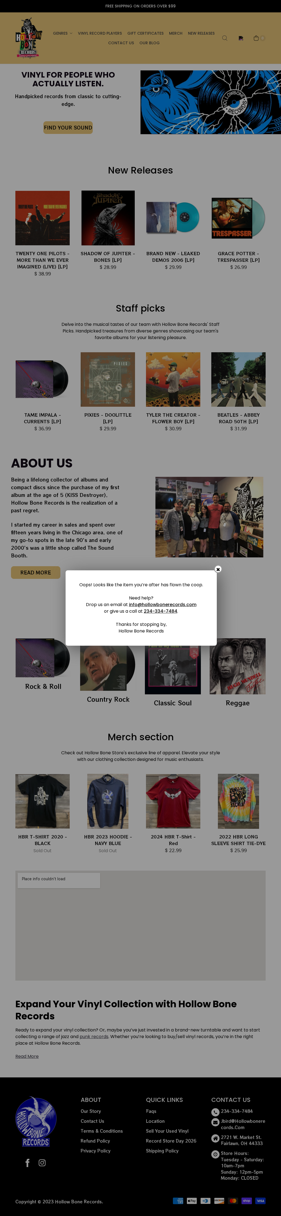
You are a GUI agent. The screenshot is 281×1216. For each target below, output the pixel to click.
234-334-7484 (160, 611)
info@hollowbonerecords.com (162, 604)
